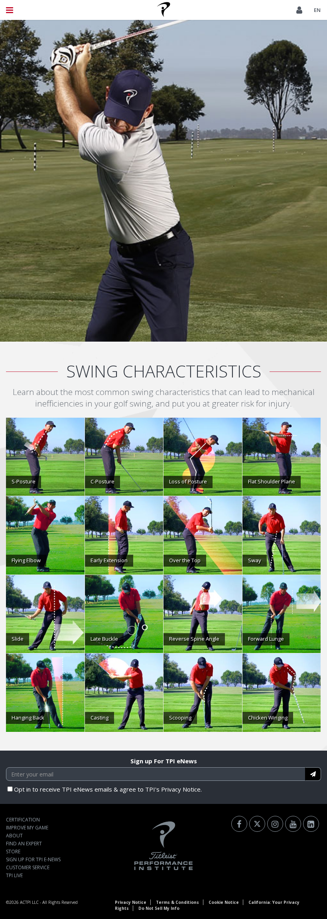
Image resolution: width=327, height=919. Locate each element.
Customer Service (27, 867)
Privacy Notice (130, 902)
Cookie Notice (224, 902)
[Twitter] (257, 824)
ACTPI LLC (29, 902)
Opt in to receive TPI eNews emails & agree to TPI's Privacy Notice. (108, 789)
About (14, 835)
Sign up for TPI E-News (33, 859)
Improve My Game (27, 827)
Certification (23, 819)
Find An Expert (24, 843)
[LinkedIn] (311, 824)
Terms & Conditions (177, 902)
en (317, 10)
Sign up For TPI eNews (163, 761)
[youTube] (293, 824)
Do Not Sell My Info (158, 908)
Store (13, 851)
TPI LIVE (14, 875)
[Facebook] (239, 824)
